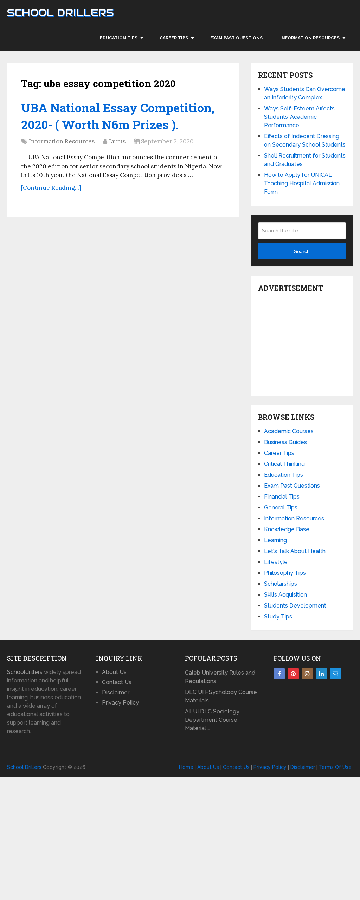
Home (186, 767)
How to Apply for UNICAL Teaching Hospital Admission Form (302, 183)
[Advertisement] (309, 342)
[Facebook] (279, 673)
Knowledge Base (286, 529)
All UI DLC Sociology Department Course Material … (212, 720)
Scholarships (280, 583)
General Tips (280, 507)
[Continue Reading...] (51, 188)
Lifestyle (276, 562)
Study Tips (278, 616)
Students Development (295, 605)
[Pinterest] (293, 673)
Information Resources (310, 38)
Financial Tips (282, 496)
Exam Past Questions (236, 38)
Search (302, 251)
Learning (275, 540)
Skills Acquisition (285, 594)
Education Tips (118, 38)
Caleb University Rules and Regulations (220, 676)
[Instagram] (307, 673)
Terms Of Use (335, 767)
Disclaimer (115, 692)
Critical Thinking (284, 464)
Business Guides (285, 442)
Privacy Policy (120, 702)
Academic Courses (289, 431)
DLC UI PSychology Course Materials (221, 696)
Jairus (117, 141)
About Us (114, 672)
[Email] (335, 673)
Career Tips (174, 38)
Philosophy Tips (285, 573)
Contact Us (116, 682)
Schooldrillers (25, 672)
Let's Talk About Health (295, 551)
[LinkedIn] (321, 673)
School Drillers (60, 13)
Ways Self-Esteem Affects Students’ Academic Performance (299, 117)
